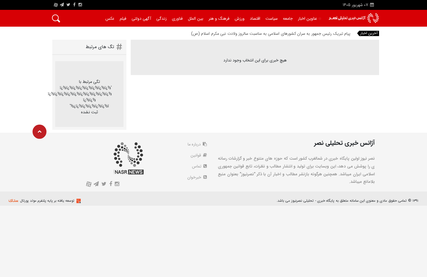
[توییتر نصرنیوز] (68, 5)
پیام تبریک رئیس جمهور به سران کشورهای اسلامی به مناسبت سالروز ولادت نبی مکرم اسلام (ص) (270, 33)
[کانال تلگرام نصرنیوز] (62, 5)
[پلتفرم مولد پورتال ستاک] (78, 201)
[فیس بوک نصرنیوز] (74, 5)
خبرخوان (194, 177)
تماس (197, 166)
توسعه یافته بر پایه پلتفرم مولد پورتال (47, 200)
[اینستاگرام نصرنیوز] (80, 5)
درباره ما (195, 144)
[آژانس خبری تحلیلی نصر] (353, 18)
